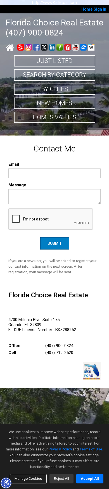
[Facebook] (36, 47)
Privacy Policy (60, 449)
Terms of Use (91, 449)
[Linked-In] (52, 47)
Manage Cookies (28, 478)
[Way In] (91, 47)
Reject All (61, 478)
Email (13, 164)
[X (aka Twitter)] (44, 47)
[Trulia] (59, 47)
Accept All (90, 478)
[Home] (10, 47)
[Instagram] (28, 47)
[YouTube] (75, 47)
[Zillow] (83, 47)
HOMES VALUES (54, 117)
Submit (55, 243)
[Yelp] (20, 47)
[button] (6, 483)
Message (17, 184)
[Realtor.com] (67, 47)
